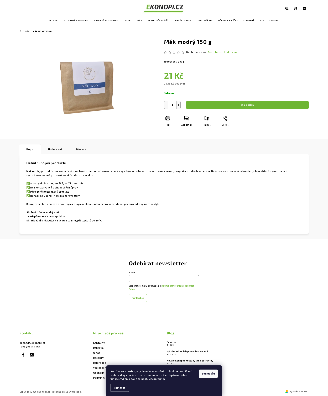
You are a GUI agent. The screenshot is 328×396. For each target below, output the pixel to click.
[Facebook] (23, 355)
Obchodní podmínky (105, 373)
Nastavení (119, 388)
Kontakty (99, 343)
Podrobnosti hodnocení (222, 52)
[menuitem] (54, 21)
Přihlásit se (138, 298)
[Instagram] (32, 355)
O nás (96, 353)
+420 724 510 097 (29, 347)
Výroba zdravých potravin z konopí (187, 351)
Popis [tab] (30, 149)
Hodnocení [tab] (55, 149)
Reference (99, 363)
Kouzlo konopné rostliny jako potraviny (190, 360)
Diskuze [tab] (81, 149)
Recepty (98, 358)
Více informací (157, 379)
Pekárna (172, 342)
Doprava (98, 348)
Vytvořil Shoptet (299, 391)
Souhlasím (208, 374)
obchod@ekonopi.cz (32, 343)
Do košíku (249, 105)
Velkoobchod (101, 368)
